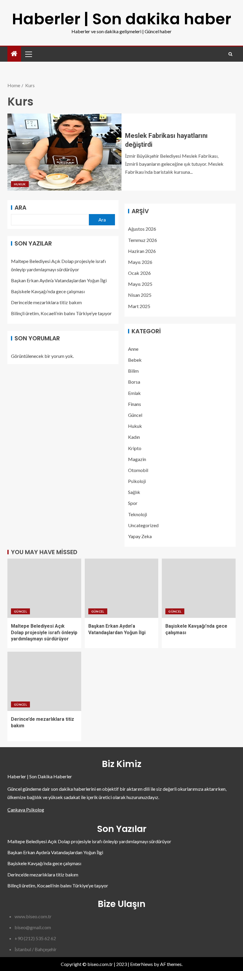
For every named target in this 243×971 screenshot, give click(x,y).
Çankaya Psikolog (25, 809)
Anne (133, 349)
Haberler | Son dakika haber (121, 19)
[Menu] (28, 54)
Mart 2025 (139, 306)
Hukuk (20, 184)
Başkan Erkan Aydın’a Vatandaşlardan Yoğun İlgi (59, 280)
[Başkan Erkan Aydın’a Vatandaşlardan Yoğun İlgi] (122, 588)
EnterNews (141, 964)
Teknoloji (137, 514)
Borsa (134, 382)
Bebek (135, 360)
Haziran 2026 (142, 251)
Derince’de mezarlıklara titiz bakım (46, 302)
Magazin (137, 459)
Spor (133, 503)
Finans (134, 404)
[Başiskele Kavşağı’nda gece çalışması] (199, 588)
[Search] (230, 54)
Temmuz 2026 (142, 240)
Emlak (134, 393)
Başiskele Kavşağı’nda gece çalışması (48, 291)
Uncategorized (143, 525)
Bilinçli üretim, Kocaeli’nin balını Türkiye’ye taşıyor (61, 313)
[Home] (14, 54)
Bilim (133, 371)
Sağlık (134, 492)
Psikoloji (137, 481)
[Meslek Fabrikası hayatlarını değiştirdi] (64, 152)
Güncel (135, 415)
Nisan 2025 (139, 295)
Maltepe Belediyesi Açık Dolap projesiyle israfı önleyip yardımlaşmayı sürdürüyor (44, 632)
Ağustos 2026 (142, 229)
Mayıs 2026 (140, 262)
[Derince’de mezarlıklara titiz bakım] (44, 681)
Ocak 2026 (139, 273)
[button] (28, 54)
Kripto (134, 448)
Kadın (134, 437)
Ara (20, 208)
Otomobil (138, 470)
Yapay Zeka (140, 536)
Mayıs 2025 (140, 284)
